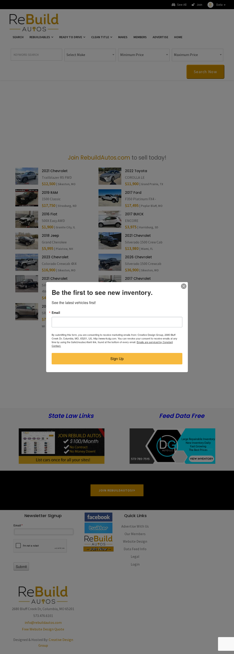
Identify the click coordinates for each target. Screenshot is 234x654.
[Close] (183, 286)
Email (56, 312)
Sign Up (117, 358)
